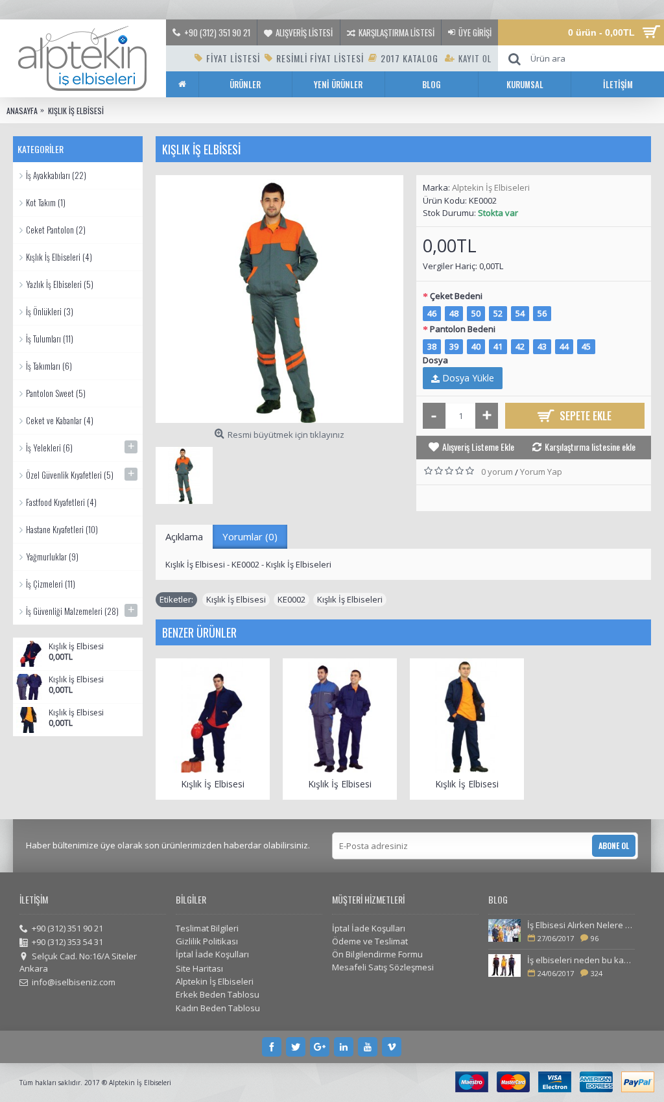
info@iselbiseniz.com (73, 982)
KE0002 (291, 599)
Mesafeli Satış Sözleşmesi (383, 967)
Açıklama (184, 536)
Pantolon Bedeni (462, 329)
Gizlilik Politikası (207, 941)
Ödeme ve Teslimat (370, 941)
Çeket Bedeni (456, 296)
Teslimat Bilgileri (207, 928)
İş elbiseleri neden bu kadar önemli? (581, 960)
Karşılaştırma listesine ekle (590, 446)
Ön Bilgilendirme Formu (377, 954)
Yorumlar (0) (250, 536)
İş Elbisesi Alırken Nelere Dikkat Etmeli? (581, 925)
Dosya (435, 360)
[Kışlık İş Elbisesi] (279, 299)
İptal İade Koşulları (212, 954)
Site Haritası (199, 968)
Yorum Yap (541, 471)
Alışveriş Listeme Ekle (478, 446)
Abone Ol (614, 845)
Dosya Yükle (467, 378)
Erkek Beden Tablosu (217, 994)
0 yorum (497, 471)
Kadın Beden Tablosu (218, 1008)
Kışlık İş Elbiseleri (350, 599)
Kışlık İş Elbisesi (76, 647)
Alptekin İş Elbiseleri (491, 187)
